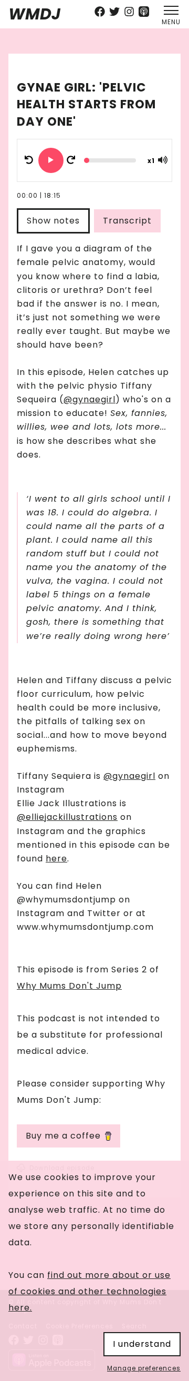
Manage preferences (144, 1369)
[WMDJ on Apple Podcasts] (144, 12)
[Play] (51, 160)
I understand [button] (142, 1344)
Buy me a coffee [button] (63, 1136)
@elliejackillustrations (67, 817)
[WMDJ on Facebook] (99, 12)
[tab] (55, 221)
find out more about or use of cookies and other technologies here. (89, 1291)
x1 (151, 161)
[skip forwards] (71, 160)
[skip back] (29, 160)
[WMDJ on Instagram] (129, 12)
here (56, 858)
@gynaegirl (90, 399)
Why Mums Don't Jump (69, 986)
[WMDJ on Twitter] (114, 12)
